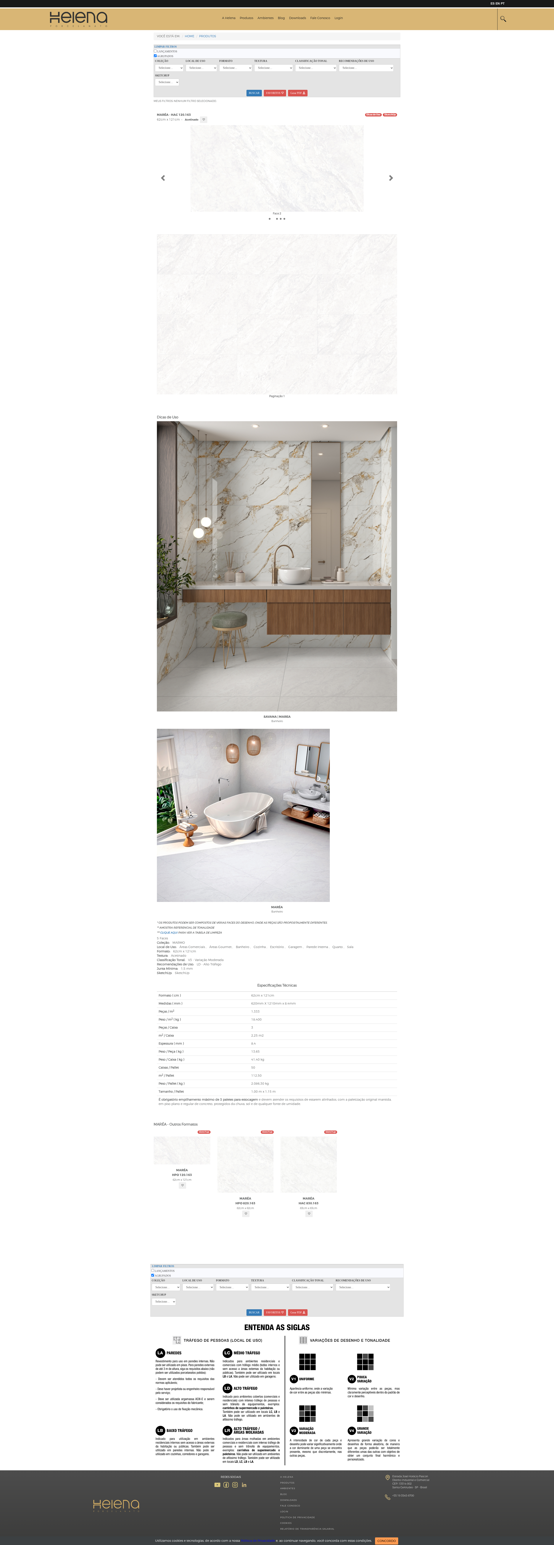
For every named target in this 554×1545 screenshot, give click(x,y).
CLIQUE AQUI (168, 932)
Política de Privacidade (297, 1517)
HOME (189, 36)
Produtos (246, 18)
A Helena (228, 18)
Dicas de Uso (373, 114)
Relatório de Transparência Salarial (307, 1528)
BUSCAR (254, 93)
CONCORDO (386, 1541)
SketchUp (390, 114)
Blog (281, 18)
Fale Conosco (320, 18)
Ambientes (266, 18)
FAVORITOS (273, 93)
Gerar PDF (296, 93)
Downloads (297, 18)
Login (339, 18)
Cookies (286, 1523)
